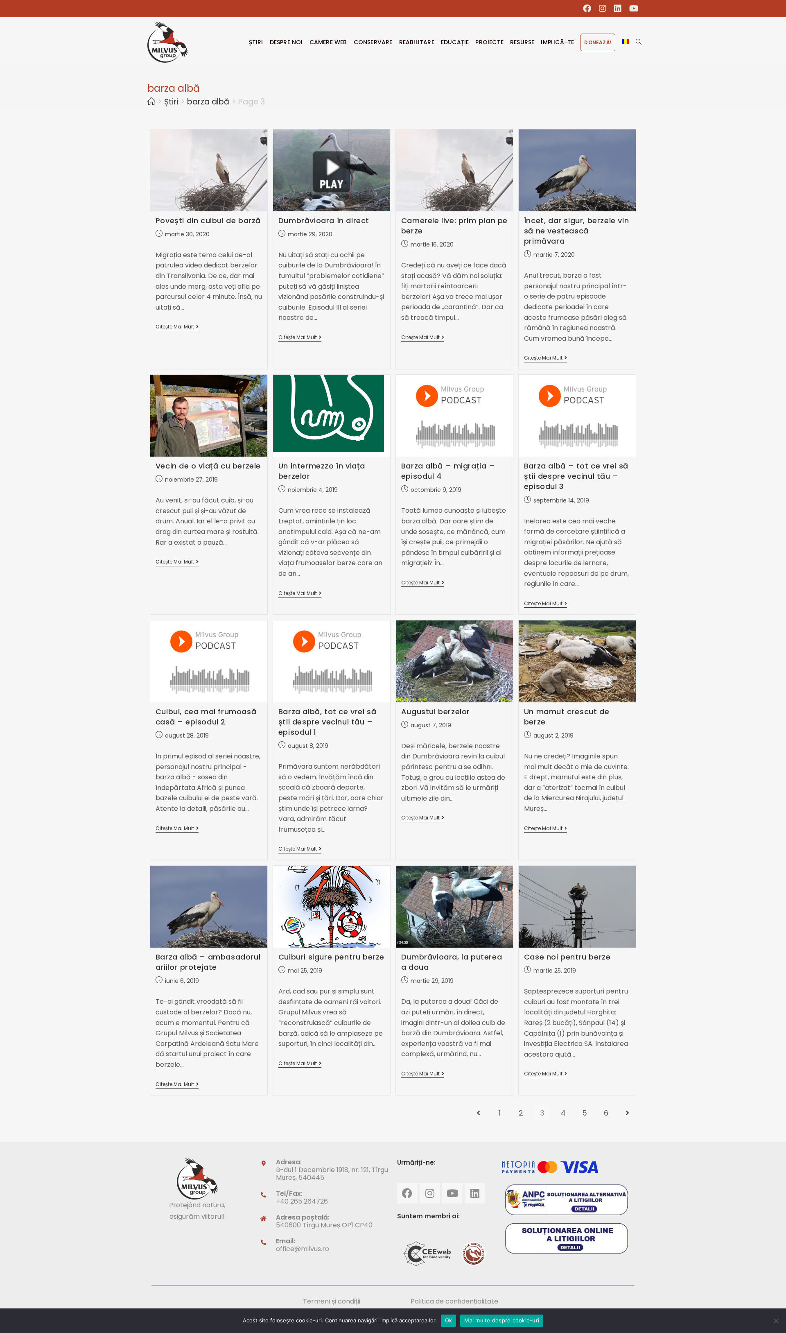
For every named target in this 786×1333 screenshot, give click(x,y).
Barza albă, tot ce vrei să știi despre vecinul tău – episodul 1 (327, 721)
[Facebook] (407, 1193)
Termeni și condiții (331, 1301)
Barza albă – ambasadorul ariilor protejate (208, 962)
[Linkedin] (475, 1193)
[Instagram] (430, 1193)
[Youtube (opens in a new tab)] (632, 9)
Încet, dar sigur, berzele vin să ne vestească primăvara (576, 230)
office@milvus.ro (302, 1249)
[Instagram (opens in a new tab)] (602, 9)
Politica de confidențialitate (454, 1301)
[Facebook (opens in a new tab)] (587, 9)
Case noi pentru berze (567, 957)
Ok (448, 1320)
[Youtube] (452, 1193)
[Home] (151, 101)
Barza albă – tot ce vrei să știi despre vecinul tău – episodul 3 (576, 476)
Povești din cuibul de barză (208, 220)
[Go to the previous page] (478, 1113)
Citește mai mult (177, 327)
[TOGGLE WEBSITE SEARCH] (638, 42)
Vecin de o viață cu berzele (208, 466)
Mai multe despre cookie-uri (501, 1320)
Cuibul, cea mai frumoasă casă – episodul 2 (206, 716)
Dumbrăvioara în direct (323, 220)
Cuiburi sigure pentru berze (331, 957)
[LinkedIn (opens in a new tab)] (618, 9)
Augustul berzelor (435, 711)
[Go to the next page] (627, 1113)
